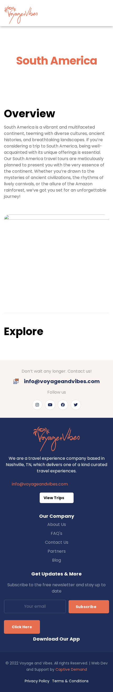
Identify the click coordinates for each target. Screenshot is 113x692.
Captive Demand (71, 669)
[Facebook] (63, 405)
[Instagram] (37, 405)
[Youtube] (50, 405)
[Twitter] (76, 405)
